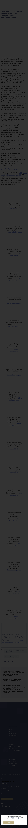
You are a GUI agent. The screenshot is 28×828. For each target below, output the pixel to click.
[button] (8, 822)
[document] (14, 414)
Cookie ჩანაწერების (14, 817)
